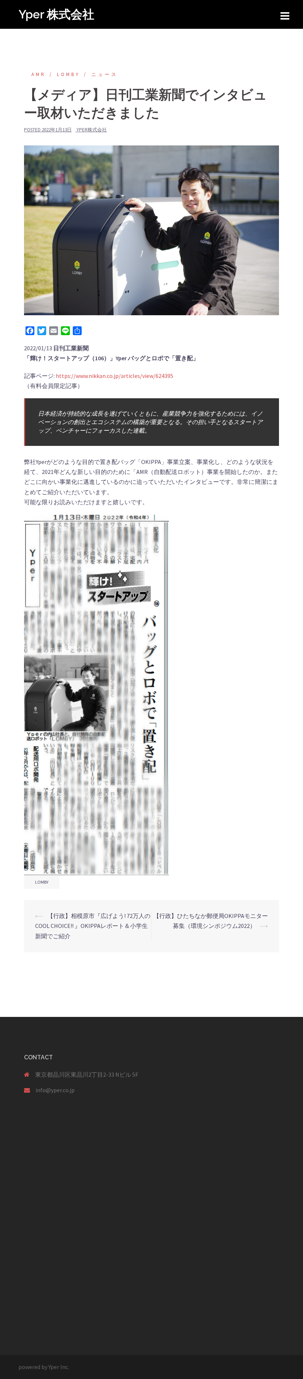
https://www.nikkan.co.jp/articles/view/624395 (114, 375)
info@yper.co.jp (55, 1090)
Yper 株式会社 (56, 14)
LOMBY (68, 74)
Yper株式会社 (91, 130)
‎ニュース (104, 74)
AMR (38, 74)
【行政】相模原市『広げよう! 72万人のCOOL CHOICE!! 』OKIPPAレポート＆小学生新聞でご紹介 (92, 925)
